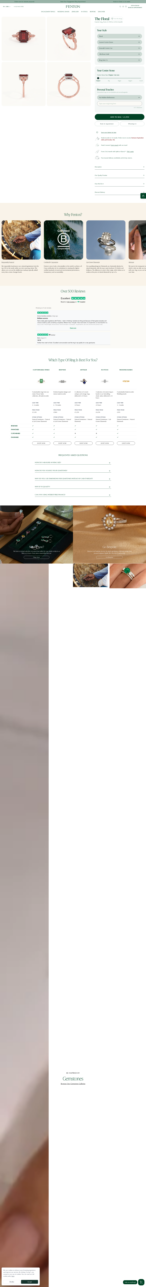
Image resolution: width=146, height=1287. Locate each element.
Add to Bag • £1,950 (119, 117)
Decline (12, 1282)
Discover (101, 12)
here (13, 1276)
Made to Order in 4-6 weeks (121, 1)
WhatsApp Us (132, 124)
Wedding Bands (63, 12)
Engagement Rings (48, 12)
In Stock (84, 12)
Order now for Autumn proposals (24, 1)
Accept (30, 1282)
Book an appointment (135, 7)
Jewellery (75, 12)
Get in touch (135, 5)
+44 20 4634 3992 (19, 6)
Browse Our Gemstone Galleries (73, 1083)
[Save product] (97, 132)
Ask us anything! (130, 1282)
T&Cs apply (130, 151)
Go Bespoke (109, 557)
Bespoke (93, 12)
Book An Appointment (107, 124)
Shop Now (41, 443)
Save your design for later (108, 132)
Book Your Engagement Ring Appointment (73, 1)
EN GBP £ (7, 6)
